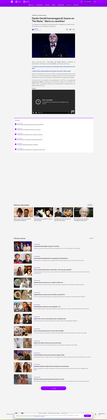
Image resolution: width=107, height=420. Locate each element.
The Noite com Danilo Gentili (39, 15)
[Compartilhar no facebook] (70, 30)
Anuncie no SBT (42, 413)
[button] (23, 216)
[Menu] (94, 1)
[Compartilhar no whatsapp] (67, 30)
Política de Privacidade (40, 416)
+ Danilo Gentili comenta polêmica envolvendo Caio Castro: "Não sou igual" (51, 71)
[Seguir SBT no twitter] (96, 414)
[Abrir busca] (81, 1)
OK (87, 415)
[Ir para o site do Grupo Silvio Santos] (13, 414)
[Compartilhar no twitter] (73, 30)
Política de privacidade (53, 413)
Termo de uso (64, 413)
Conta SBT (89, 1)
